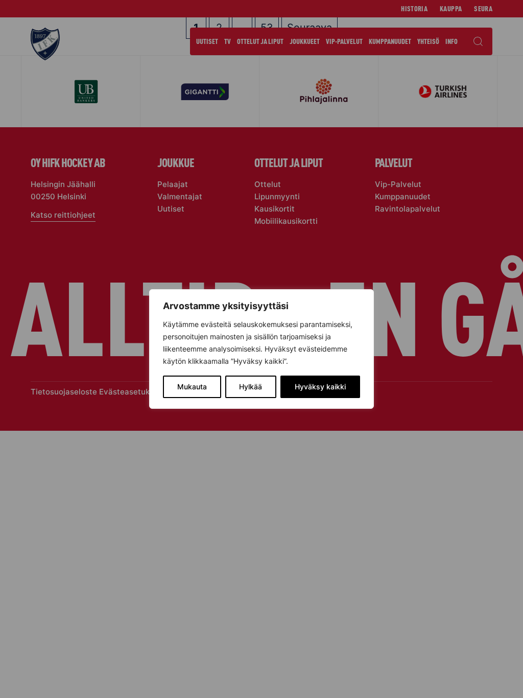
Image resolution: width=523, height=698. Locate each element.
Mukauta (192, 386)
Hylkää (250, 386)
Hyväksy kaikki (320, 386)
